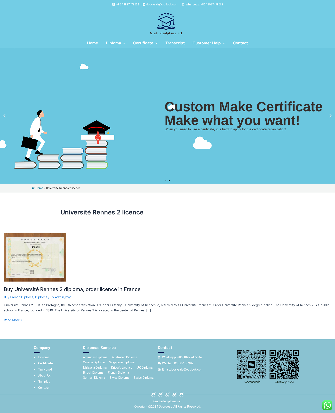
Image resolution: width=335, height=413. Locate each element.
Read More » (13, 319)
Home (39, 188)
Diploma (41, 297)
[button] (4, 115)
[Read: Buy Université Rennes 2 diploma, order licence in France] (35, 257)
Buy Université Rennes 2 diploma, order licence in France (72, 289)
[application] (123, 43)
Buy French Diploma (18, 297)
